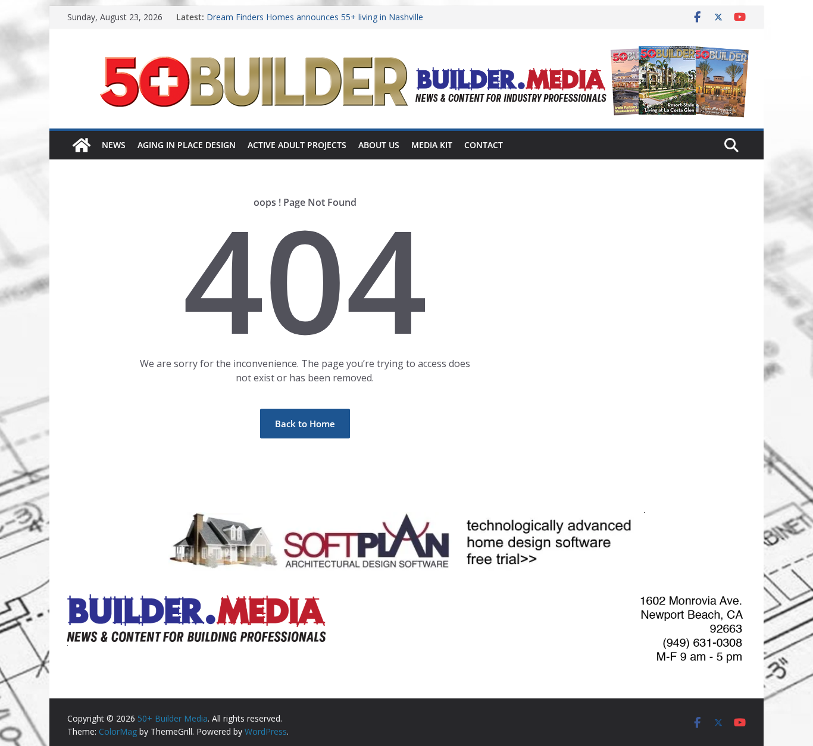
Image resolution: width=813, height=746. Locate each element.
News (114, 145)
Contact (483, 145)
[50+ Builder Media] (81, 145)
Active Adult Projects (297, 145)
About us (378, 145)
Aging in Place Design (186, 145)
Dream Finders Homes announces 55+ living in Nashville (315, 17)
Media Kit (431, 145)
